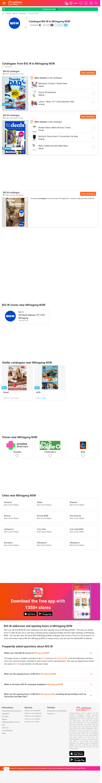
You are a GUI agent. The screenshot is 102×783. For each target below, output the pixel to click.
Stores (8, 13)
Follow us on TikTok (32, 722)
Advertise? (6, 714)
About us (5, 728)
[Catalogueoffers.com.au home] (15, 3)
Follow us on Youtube (32, 719)
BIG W (15, 13)
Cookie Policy (80, 768)
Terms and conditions (56, 768)
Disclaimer (43, 768)
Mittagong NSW (41, 653)
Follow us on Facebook (33, 713)
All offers (5, 716)
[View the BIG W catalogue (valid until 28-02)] (15, 212)
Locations (22, 13)
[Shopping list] (91, 3)
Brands (4, 719)
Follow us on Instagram (33, 716)
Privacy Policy (70, 768)
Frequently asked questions (12, 711)
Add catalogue (7, 730)
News (4, 733)
